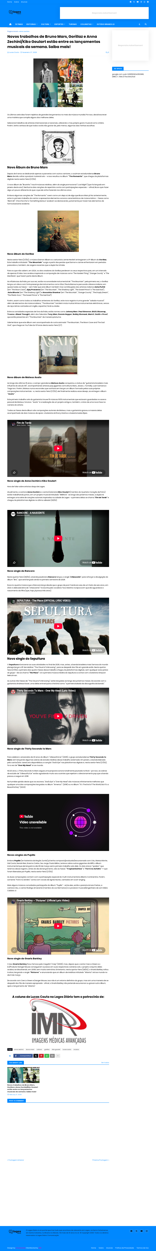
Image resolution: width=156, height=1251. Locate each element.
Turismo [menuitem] (73, 24)
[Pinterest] (41, 1056)
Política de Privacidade (124, 1248)
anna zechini (24, 31)
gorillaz (46, 1049)
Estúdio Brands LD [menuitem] (106, 24)
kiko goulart (56, 1049)
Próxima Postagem (100, 1160)
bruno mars (30, 1049)
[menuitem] (10, 24)
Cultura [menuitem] (45, 24)
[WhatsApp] (46, 1056)
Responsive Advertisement (104, 13)
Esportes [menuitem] (58, 24)
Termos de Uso (143, 1248)
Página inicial (12, 31)
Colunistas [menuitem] (86, 24)
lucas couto (67, 1049)
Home (9, 2)
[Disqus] (58, 1191)
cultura (39, 1049)
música (76, 1049)
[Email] (52, 1056)
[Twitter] (35, 1056)
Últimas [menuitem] (19, 24)
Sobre (16, 2)
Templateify (20, 1248)
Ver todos (105, 1063)
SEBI (39, 1248)
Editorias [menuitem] (31, 24)
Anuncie (24, 2)
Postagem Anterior (16, 1160)
